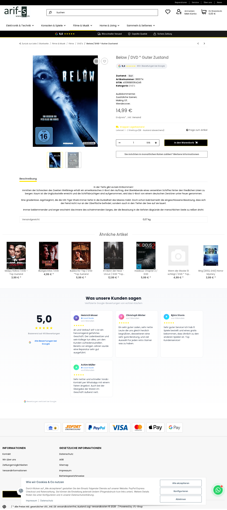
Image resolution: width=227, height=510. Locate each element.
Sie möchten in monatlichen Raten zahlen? (161, 154)
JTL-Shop (138, 506)
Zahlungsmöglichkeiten (15, 465)
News (219, 2)
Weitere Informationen (186, 154)
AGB (61, 459)
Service (195, 2)
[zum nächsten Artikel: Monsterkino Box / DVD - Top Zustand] (204, 43)
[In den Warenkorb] (21, 53)
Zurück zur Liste (29, 43)
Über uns (208, 2)
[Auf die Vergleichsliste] (96, 61)
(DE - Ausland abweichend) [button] (151, 130)
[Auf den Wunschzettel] (104, 61)
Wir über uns (9, 459)
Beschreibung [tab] (28, 178)
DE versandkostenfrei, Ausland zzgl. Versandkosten (81, 506)
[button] (186, 12)
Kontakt (6, 454)
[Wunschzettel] (168, 12)
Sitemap (63, 465)
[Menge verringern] (119, 143)
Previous (7, 262)
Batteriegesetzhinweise (71, 475)
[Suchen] (50, 12)
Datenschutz (46, 500)
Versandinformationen (14, 470)
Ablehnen (181, 499)
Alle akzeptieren (180, 483)
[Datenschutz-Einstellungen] (4, 507)
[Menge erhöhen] (155, 143)
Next (219, 262)
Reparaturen (181, 2)
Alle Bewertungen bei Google (46, 342)
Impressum (31, 500)
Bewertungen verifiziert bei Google (41, 401)
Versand (136, 117)
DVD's (132, 85)
